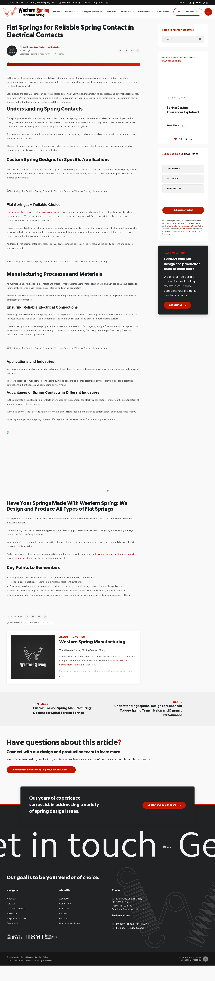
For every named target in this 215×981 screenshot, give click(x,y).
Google (168, 231)
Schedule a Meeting (71, 3)
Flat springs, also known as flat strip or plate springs (34, 212)
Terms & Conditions (16, 961)
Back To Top (43, 957)
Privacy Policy (32, 961)
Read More (62, 677)
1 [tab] (175, 139)
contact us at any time (26, 558)
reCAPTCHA (185, 229)
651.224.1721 (16, 3)
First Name (172, 169)
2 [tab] (180, 139)
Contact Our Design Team (161, 805)
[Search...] (200, 39)
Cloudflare (177, 231)
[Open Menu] (208, 12)
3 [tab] (186, 139)
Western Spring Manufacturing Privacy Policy (185, 226)
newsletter (191, 154)
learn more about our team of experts (115, 554)
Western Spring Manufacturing (45, 47)
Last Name (172, 179)
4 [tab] (191, 139)
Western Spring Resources (39, 623)
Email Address (174, 189)
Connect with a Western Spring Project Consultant (39, 770)
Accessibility (48, 961)
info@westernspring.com (42, 3)
